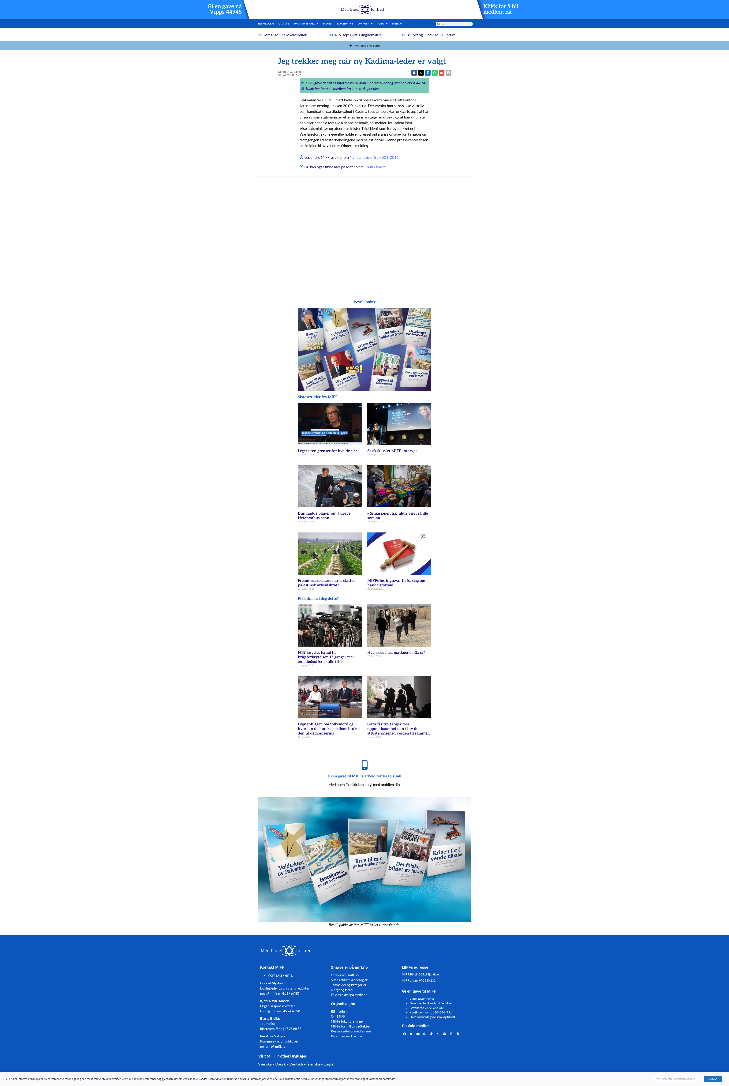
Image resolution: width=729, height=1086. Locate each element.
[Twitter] (411, 1034)
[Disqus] (364, 230)
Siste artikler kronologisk (349, 980)
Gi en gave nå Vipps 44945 (225, 9)
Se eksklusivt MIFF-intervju (392, 451)
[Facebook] (405, 1034)
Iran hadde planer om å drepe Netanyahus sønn (324, 515)
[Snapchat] (451, 1034)
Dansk (280, 1064)
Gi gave (284, 23)
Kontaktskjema (280, 975)
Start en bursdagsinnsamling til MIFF (433, 1017)
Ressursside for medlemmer (351, 1031)
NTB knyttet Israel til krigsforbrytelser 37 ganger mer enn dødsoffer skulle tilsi (326, 657)
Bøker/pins (345, 23)
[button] (421, 73)
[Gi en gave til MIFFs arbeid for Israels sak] (364, 765)
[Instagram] (425, 1034)
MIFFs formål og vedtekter (350, 1026)
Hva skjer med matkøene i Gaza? (396, 652)
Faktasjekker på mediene (349, 995)
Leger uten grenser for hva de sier (327, 451)
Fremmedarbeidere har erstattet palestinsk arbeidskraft (326, 583)
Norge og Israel (342, 990)
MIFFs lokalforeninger (347, 1021)
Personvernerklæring (346, 1036)
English (329, 1064)
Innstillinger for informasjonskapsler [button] (675, 1078)
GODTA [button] (713, 1078)
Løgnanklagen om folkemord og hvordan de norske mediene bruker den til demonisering (329, 729)
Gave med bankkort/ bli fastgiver (430, 1003)
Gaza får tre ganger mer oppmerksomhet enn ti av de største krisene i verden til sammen (398, 729)
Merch (397, 23)
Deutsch (296, 1064)
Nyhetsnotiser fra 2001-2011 (374, 157)
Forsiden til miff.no (345, 975)
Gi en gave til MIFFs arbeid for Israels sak (364, 776)
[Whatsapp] (438, 1034)
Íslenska (313, 1064)
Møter (327, 23)
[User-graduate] (458, 1034)
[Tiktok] (431, 1034)
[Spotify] (444, 1034)
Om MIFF (338, 1016)
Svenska (265, 1064)
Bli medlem (266, 23)
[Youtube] (418, 1034)
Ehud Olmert (375, 166)
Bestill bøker (365, 302)
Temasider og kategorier (348, 985)
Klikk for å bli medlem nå (500, 9)
